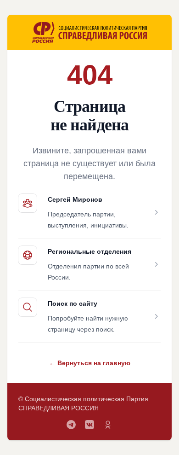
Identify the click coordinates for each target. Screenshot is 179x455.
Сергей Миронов (75, 199)
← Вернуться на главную (89, 363)
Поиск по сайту (72, 303)
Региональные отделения (89, 251)
